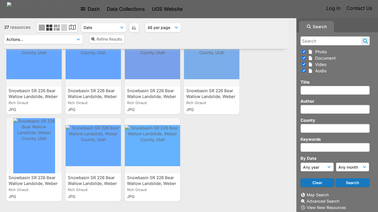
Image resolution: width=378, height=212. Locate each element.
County (308, 120)
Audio (320, 70)
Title (305, 82)
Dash (93, 9)
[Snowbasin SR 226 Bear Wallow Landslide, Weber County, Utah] (34, 58)
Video (320, 64)
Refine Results (109, 39)
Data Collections (126, 9)
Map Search (318, 194)
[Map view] (72, 28)
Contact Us (359, 8)
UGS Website (167, 9)
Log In (333, 8)
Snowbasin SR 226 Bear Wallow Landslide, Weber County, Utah (33, 96)
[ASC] (134, 27)
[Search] (365, 40)
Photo (320, 51)
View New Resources (326, 207)
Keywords (311, 139)
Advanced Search (323, 201)
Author (307, 101)
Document (324, 58)
